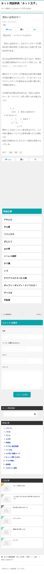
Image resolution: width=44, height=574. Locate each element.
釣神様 (8, 464)
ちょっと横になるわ (13, 457)
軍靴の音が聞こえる (19, 529)
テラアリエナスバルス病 (15, 278)
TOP (17, 557)
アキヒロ (8, 219)
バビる (8, 432)
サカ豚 (7, 227)
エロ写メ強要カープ (13, 453)
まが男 (7, 249)
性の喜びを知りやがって (20, 507)
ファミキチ (9, 234)
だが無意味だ (7, 314)
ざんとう (8, 241)
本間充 (8, 442)
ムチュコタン (17, 518)
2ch (4, 25)
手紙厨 (7, 300)
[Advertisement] (22, 185)
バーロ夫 (9, 450)
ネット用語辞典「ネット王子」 (19, 3)
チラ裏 (7, 263)
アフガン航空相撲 (12, 446)
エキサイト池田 (11, 468)
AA (16, 152)
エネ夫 (38, 314)
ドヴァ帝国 (10, 461)
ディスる (8, 293)
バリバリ (9, 428)
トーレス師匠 (10, 256)
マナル (8, 435)
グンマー (15, 540)
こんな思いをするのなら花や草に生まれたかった (26, 497)
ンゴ (6, 271)
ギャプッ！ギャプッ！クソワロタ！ (20, 285)
